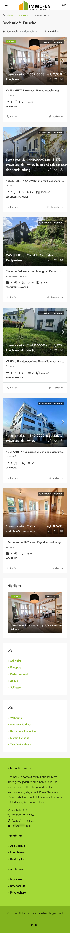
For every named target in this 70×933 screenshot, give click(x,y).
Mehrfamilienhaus (21, 724)
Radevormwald (19, 674)
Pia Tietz (14, 116)
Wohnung (16, 718)
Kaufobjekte (17, 859)
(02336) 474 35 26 (23, 815)
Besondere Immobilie (23, 731)
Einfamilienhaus (19, 738)
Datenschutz (17, 886)
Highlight (58, 42)
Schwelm (15, 661)
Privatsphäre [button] (18, 892)
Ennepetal (16, 667)
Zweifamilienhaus (20, 744)
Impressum (17, 879)
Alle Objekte (17, 845)
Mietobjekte (17, 852)
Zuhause (9, 15)
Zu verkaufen (45, 42)
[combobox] (31, 31)
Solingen (15, 687)
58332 (14, 681)
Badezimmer (23, 15)
